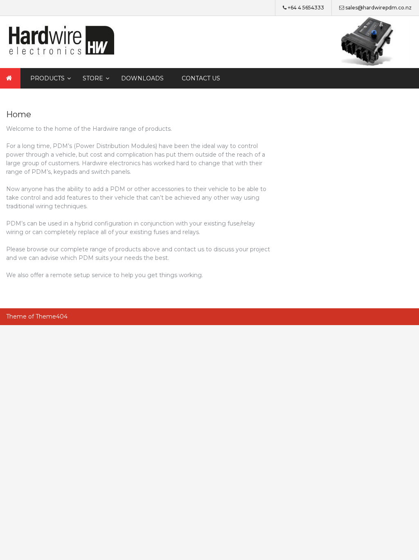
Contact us (201, 78)
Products (47, 78)
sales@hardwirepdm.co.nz (378, 8)
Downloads (142, 78)
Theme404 (52, 316)
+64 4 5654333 (306, 8)
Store (93, 78)
